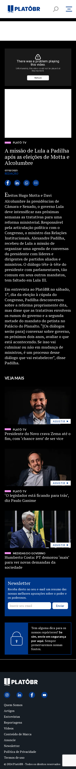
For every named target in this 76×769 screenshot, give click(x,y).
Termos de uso (14, 757)
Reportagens (13, 722)
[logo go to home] (21, 682)
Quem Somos (13, 705)
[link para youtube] (44, 695)
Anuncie (10, 740)
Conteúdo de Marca (17, 734)
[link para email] (36, 183)
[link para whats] (26, 183)
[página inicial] (24, 9)
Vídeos (8, 728)
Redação (11, 173)
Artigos (9, 711)
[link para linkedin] (17, 183)
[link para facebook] (8, 183)
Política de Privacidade (20, 752)
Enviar (60, 605)
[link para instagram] (7, 695)
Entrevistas (12, 716)
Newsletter (12, 746)
